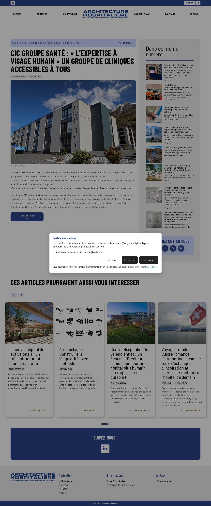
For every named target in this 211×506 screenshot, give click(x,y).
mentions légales (149, 266)
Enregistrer (129, 260)
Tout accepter (149, 260)
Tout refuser (112, 260)
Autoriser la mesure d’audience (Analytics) (79, 252)
